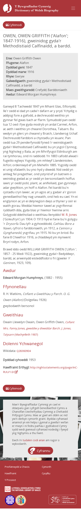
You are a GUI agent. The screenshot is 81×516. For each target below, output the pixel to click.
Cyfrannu (43, 451)
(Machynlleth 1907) (38, 328)
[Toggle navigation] (73, 8)
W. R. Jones (69, 215)
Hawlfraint (10, 473)
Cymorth (46, 466)
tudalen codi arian (34, 440)
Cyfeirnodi (15, 25)
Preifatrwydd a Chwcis (17, 466)
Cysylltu (46, 473)
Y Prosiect (10, 480)
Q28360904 (24, 351)
